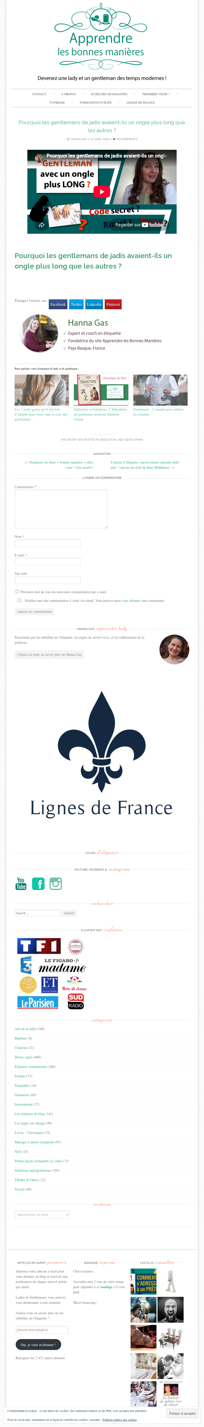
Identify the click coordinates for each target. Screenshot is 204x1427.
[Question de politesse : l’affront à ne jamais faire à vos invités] (144, 1338)
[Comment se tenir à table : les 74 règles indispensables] (170, 1338)
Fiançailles (22, 1085)
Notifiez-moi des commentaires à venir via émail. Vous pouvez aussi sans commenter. (94, 600)
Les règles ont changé (30, 1123)
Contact (39, 94)
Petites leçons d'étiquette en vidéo (38, 1160)
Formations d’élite (95, 102)
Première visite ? (156, 94)
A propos (68, 94)
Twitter (76, 304)
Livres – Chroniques (29, 1132)
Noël (18, 1151)
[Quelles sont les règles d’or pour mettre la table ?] (144, 1395)
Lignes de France (141, 102)
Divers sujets (24, 1057)
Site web (21, 573)
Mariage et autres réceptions (34, 1142)
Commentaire (25, 486)
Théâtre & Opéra (27, 1179)
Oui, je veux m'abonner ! (38, 1344)
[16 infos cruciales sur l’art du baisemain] (170, 1367)
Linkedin (94, 304)
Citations (21, 1047)
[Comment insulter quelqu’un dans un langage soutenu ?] (170, 1310)
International (24, 1104)
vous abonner (131, 600)
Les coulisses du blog (30, 1113)
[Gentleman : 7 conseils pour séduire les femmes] (160, 390)
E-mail (21, 555)
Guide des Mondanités (109, 94)
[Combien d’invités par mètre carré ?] (144, 1310)
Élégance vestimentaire (31, 1066)
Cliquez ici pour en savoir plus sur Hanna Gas (49, 654)
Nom (19, 536)
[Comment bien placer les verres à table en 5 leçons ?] (144, 1367)
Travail (20, 1189)
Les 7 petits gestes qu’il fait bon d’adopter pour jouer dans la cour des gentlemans (41, 414)
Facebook (58, 304)
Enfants (20, 1076)
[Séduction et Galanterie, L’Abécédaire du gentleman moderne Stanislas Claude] (101, 390)
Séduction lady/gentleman (121, 439)
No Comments (126, 139)
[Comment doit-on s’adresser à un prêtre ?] (144, 1282)
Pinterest (113, 304)
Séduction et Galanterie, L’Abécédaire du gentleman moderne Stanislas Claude (100, 414)
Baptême (21, 1038)
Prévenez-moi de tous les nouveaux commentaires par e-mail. (64, 591)
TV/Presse (57, 102)
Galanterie (22, 1094)
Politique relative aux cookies (119, 1420)
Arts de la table (25, 1028)
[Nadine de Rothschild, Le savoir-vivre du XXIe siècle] (170, 1395)
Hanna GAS (79, 139)
